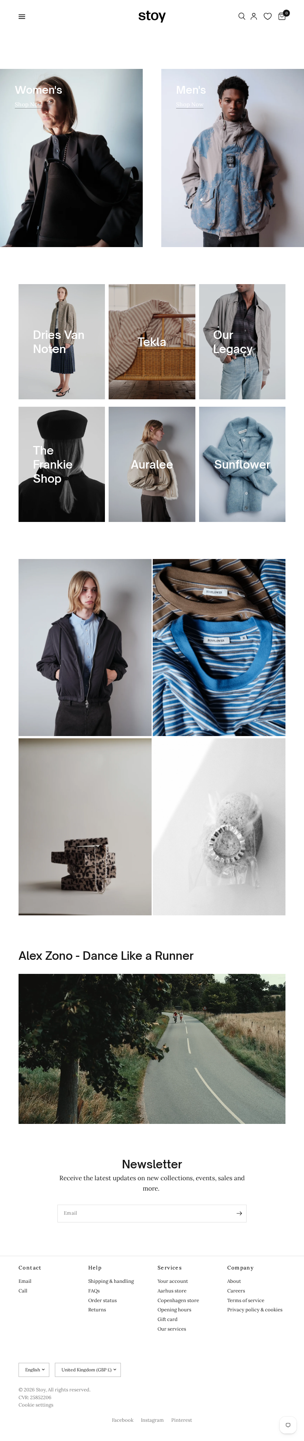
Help (95, 1267)
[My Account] (254, 16)
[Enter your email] (239, 1213)
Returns (97, 1310)
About (234, 1281)
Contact (30, 1267)
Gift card (168, 1319)
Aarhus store (172, 1291)
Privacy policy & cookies (254, 1310)
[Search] (242, 16)
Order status (102, 1300)
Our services (172, 1329)
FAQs (94, 1291)
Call (23, 1291)
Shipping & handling (111, 1281)
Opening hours (174, 1310)
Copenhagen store (178, 1300)
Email (25, 1281)
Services (170, 1267)
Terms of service (245, 1300)
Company (240, 1267)
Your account (173, 1281)
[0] (280, 16)
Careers (236, 1291)
